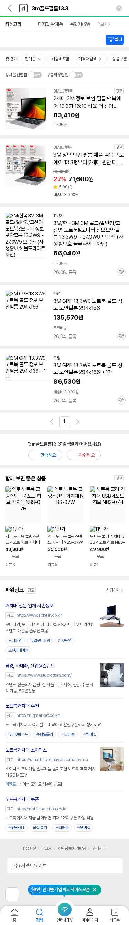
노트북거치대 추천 (22, 706)
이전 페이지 (51, 421)
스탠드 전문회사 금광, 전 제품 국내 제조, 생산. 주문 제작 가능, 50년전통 (49, 687)
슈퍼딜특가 (44, 734)
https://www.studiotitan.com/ (44, 675)
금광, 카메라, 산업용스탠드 (30, 666)
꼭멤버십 (89, 734)
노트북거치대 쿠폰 (22, 799)
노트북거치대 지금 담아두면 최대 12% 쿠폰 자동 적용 (49, 817)
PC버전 (29, 848)
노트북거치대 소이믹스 (26, 750)
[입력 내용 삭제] (119, 8)
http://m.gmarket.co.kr (38, 715)
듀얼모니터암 (40, 640)
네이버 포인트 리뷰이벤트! (33, 784)
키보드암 (65, 640)
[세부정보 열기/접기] (114, 865)
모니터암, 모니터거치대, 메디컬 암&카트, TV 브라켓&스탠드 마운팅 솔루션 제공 (49, 627)
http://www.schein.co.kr (39, 615)
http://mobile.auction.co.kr (42, 808)
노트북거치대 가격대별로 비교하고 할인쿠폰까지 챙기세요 (53, 724)
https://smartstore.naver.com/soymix (52, 759)
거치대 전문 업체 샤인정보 (29, 605)
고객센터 (99, 848)
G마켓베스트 (18, 734)
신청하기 (113, 590)
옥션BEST (16, 827)
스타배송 (68, 734)
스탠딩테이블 (18, 650)
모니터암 (15, 640)
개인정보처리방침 (71, 848)
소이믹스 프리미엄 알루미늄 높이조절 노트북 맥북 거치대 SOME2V (50, 772)
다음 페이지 (77, 421)
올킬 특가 (40, 827)
